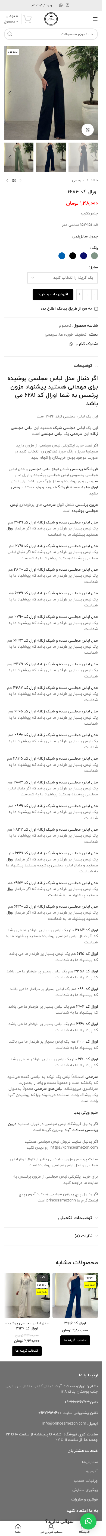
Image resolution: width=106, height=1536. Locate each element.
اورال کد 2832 (24, 829)
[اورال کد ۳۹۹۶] (75, 1295)
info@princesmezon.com (64, 1423)
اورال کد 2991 (87, 989)
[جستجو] (9, 34)
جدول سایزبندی (85, 236)
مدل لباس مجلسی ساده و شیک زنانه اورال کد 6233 (55, 640)
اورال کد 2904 (87, 1006)
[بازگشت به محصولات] (14, 180)
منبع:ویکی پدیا (85, 1112)
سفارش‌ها (90, 1462)
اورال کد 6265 (25, 711)
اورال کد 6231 (25, 853)
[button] (92, 93)
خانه (94, 180)
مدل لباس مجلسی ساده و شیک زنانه (67, 711)
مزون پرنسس (86, 504)
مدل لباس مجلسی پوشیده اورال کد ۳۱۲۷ (27, 1326)
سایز (94, 267)
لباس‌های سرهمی (48, 1088)
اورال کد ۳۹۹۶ (75, 1323)
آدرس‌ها (91, 1471)
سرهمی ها (89, 481)
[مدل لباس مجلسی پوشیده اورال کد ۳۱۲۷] (27, 1295)
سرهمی (78, 180)
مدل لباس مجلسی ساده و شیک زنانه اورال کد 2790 (56, 616)
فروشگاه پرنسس (84, 469)
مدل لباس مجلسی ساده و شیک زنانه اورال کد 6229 (56, 593)
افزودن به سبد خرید (53, 294)
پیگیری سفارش (85, 1490)
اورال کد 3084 (86, 930)
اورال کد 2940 (25, 735)
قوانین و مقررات (84, 1499)
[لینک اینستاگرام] (67, 5)
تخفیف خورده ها (72, 334)
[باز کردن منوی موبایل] (95, 19)
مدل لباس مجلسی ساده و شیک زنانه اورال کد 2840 (56, 569)
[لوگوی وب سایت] (51, 18)
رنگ (95, 247)
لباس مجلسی (52, 433)
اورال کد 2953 (25, 883)
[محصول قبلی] (20, 180)
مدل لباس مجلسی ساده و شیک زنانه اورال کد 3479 (55, 664)
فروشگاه (62, 487)
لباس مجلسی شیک (69, 427)
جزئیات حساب (86, 1480)
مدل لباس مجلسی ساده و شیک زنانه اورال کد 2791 (56, 546)
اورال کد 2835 (24, 758)
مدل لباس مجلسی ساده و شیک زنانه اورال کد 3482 (55, 687)
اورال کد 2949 (25, 806)
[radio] (94, 255)
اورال (10, 528)
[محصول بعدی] (7, 180)
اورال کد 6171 (88, 1059)
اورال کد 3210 (87, 1041)
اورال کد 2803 (25, 782)
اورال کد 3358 (86, 971)
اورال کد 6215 (87, 953)
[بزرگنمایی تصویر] (88, 130)
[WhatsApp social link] (61, 5)
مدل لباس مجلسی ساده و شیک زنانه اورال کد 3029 (56, 522)
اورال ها (23, 475)
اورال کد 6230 (25, 906)
